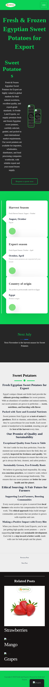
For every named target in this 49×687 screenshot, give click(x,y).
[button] (25, 116)
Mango (10, 644)
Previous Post (24, 557)
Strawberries (15, 630)
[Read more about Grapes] (7, 653)
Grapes (10, 659)
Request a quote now (24, 181)
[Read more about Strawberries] (24, 606)
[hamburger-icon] (44, 5)
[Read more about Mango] (7, 639)
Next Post (24, 563)
